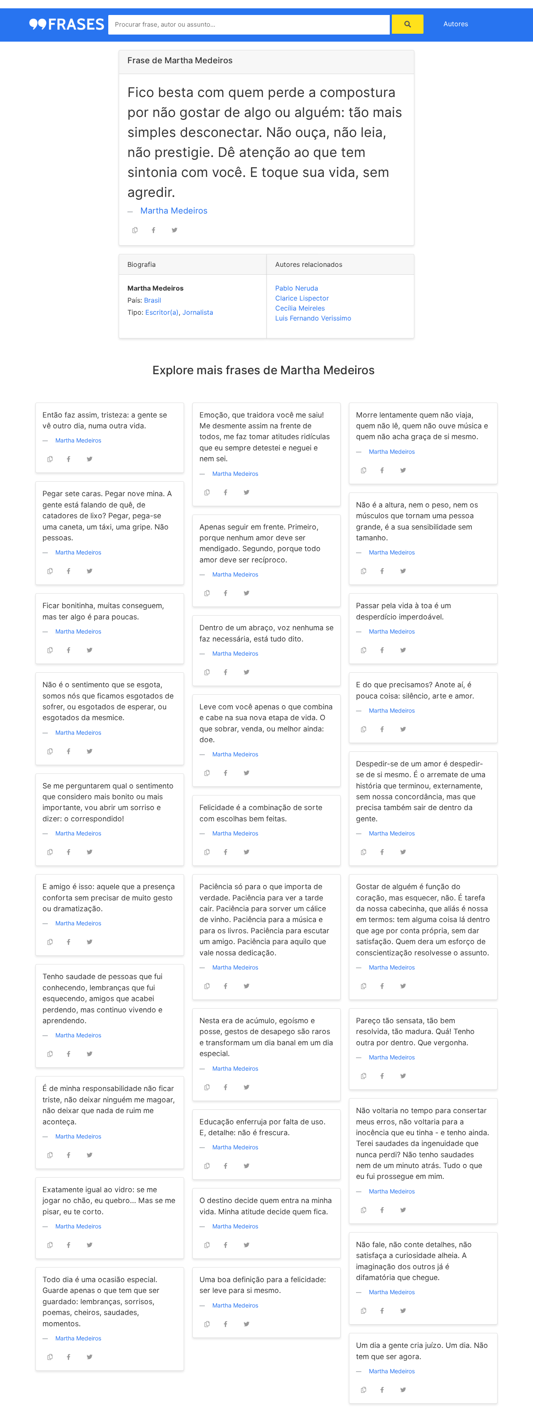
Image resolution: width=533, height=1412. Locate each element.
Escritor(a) (162, 312)
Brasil (152, 300)
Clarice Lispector (302, 298)
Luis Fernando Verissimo (313, 318)
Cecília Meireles (300, 308)
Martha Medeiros (173, 211)
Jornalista (197, 312)
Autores (455, 24)
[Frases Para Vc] (66, 23)
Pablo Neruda (296, 288)
